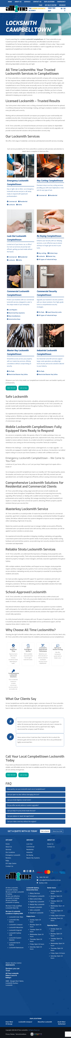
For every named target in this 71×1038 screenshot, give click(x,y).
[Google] (64, 10)
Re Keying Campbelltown (49, 236)
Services (27, 2)
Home (10, 2)
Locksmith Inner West (16, 917)
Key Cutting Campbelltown (50, 180)
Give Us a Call (57, 831)
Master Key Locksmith (37, 904)
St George (9, 1024)
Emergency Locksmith (13, 855)
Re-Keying (29, 855)
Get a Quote (45, 831)
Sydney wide (43, 883)
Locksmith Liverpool (15, 924)
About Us (18, 2)
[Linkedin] (64, 8)
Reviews (62, 5)
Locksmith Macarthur (16, 927)
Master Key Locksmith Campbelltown (18, 352)
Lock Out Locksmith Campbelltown (16, 238)
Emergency (61, 2)
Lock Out (29, 844)
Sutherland (61, 1024)
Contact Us (37, 2)
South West (61, 1022)
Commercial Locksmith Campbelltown (18, 293)
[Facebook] (62, 8)
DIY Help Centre (50, 5)
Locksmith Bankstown (16, 947)
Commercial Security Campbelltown (47, 293)
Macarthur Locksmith (45, 1022)
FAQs (40, 5)
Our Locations (49, 2)
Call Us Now (23, 388)
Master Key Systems (33, 858)
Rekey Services (35, 893)
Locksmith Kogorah (15, 930)
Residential (30, 849)
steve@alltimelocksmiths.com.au (50, 880)
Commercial (30, 847)
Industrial (29, 852)
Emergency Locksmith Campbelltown (17, 182)
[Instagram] (63, 8)
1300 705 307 (51, 9)
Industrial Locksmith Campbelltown (47, 352)
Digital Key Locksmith (37, 901)
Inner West (9, 1022)
